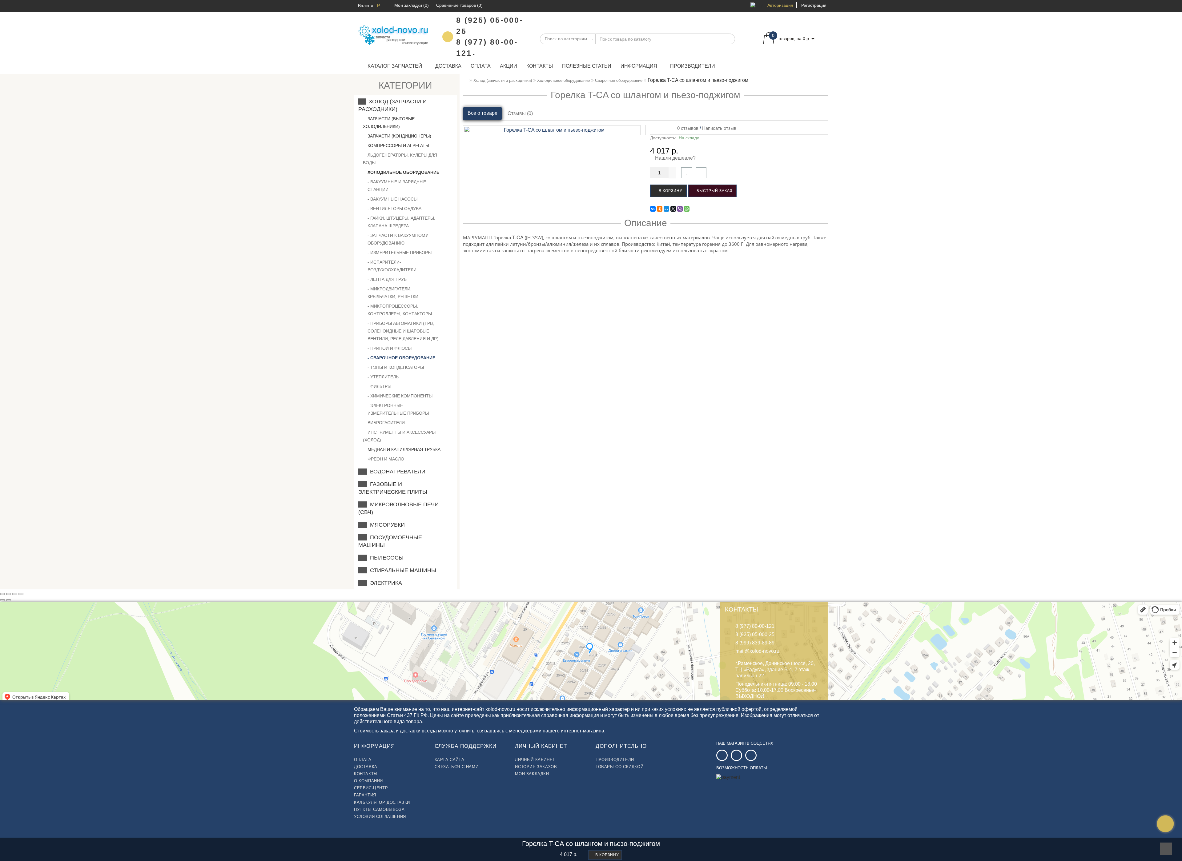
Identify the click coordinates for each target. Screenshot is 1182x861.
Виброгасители (385, 422)
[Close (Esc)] (2, 594)
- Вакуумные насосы (392, 199)
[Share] (8, 594)
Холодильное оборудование (402, 172)
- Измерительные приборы (400, 252)
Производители (692, 66)
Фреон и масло (385, 458)
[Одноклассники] (659, 209)
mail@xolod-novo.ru (757, 651)
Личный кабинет (535, 759)
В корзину (669, 191)
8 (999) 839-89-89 (754, 642)
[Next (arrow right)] (8, 600)
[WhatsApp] (687, 209)
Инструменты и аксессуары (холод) (399, 436)
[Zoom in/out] (20, 594)
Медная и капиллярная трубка (403, 449)
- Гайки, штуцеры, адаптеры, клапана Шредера (401, 222)
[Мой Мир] (666, 209)
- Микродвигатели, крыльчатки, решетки (393, 292)
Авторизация (780, 5)
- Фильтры (379, 386)
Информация (639, 66)
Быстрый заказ (713, 191)
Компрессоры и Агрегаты (397, 145)
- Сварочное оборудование (401, 357)
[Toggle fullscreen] (14, 594)
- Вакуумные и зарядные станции (397, 185)
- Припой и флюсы (390, 348)
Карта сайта (449, 759)
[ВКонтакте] (653, 209)
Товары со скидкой (619, 766)
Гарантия (365, 795)
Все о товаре (482, 113)
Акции (508, 66)
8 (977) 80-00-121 (754, 626)
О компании (368, 781)
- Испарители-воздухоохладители (392, 266)
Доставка (448, 66)
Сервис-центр (371, 788)
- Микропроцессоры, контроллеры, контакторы (400, 310)
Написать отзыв (719, 128)
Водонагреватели (396, 471)
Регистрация (813, 5)
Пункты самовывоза (379, 809)
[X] (673, 209)
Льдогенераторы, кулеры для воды (400, 159)
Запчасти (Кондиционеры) (398, 136)
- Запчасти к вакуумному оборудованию (398, 239)
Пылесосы (385, 558)
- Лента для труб (387, 279)
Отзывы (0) (520, 113)
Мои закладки (532, 773)
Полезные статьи (586, 66)
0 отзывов (686, 128)
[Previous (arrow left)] (2, 600)
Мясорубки (386, 525)
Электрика (384, 583)
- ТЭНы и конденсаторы (396, 367)
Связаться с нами (457, 766)
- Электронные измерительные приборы (398, 409)
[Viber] (680, 209)
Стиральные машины (401, 570)
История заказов (536, 766)
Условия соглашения (380, 816)
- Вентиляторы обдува (394, 208)
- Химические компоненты (400, 395)
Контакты (539, 66)
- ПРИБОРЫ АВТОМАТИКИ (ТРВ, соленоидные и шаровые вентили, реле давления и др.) (403, 331)
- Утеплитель (383, 376)
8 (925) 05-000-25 (754, 634)
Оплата (481, 66)
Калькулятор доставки (382, 802)
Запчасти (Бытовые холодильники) (389, 122)
